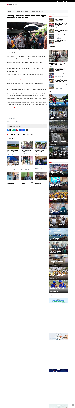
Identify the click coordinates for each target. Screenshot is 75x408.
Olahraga (51, 4)
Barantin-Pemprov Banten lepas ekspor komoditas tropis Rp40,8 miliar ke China (61, 80)
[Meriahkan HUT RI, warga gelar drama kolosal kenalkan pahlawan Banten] (51, 86)
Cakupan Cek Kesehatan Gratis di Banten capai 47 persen (57, 224)
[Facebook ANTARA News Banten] (57, 1)
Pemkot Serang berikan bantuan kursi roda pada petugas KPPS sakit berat (26, 167)
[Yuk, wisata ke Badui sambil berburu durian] (51, 42)
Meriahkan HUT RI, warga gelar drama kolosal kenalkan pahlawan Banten (61, 86)
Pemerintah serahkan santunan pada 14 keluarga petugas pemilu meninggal (40, 151)
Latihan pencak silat (55, 104)
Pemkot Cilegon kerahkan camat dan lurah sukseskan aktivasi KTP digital (57, 250)
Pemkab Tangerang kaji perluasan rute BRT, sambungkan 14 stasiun (60, 36)
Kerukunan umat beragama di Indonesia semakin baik (58, 330)
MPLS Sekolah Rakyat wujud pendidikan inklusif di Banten (57, 64)
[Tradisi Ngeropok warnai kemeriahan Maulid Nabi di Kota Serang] (51, 69)
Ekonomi (41, 4)
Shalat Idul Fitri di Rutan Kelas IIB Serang (58, 155)
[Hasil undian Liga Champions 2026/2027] (58, 386)
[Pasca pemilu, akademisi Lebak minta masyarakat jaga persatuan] (27, 175)
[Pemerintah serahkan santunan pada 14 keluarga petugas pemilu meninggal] (41, 145)
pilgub (30, 134)
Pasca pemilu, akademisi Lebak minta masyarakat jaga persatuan (27, 182)
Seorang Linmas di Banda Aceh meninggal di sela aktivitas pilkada (30, 11)
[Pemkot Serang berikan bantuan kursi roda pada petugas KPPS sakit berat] (27, 160)
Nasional (24, 4)
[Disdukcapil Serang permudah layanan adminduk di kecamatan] (41, 175)
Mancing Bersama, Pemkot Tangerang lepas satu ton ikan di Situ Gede (61, 30)
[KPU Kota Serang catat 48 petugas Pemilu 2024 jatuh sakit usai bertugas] (13, 160)
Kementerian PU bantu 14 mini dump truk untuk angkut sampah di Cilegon (58, 276)
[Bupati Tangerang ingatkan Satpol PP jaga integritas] (27, 145)
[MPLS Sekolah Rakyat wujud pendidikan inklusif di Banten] (58, 55)
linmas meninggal (13, 134)
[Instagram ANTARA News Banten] (61, 1)
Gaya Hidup (46, 4)
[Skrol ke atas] (73, 405)
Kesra (55, 4)
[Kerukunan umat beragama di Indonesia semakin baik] (58, 315)
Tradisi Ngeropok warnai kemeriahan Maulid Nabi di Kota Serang (60, 69)
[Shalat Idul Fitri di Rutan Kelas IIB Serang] (58, 152)
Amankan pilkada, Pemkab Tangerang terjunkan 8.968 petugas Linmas (29, 79)
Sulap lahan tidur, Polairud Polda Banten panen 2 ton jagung (57, 289)
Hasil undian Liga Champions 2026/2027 (58, 400)
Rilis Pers (31, 1)
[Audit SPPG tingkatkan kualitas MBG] (58, 351)
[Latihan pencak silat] (58, 100)
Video (50, 161)
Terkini (19, 1)
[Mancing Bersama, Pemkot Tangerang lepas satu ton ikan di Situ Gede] (51, 30)
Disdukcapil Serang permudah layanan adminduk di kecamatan (41, 182)
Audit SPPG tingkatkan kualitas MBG (56, 365)
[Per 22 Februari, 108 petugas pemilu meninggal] (41, 160)
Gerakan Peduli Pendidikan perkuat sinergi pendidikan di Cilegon (58, 185)
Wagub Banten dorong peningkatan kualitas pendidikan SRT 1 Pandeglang (58, 173)
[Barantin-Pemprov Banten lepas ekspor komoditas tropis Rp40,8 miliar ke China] (51, 80)
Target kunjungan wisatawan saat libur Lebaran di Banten (58, 129)
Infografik (51, 295)
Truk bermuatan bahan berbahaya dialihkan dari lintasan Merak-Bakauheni (57, 237)
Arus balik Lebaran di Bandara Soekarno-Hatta (58, 116)
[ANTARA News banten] (12, 4)
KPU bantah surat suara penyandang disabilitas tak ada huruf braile (12, 182)
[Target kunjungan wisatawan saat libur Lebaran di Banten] (58, 126)
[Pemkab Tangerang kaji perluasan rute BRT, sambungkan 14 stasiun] (51, 36)
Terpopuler (23, 1)
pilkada (20, 134)
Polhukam (59, 4)
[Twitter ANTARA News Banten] (59, 1)
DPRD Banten (36, 4)
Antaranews (10, 1)
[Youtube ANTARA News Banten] (64, 1)
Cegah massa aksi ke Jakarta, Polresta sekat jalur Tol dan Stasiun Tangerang (61, 24)
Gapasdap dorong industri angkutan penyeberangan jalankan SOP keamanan (57, 263)
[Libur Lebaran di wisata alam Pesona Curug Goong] (58, 139)
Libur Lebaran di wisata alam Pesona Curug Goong (58, 142)
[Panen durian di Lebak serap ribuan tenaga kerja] (51, 19)
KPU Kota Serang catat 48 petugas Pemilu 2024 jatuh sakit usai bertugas (12, 167)
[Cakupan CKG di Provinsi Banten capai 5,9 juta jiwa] (51, 75)
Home (20, 4)
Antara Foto (15, 1)
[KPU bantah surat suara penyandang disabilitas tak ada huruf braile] (13, 175)
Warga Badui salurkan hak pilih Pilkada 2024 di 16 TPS (25, 107)
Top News (27, 1)
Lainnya (64, 4)
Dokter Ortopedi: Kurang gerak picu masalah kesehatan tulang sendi (58, 198)
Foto (50, 91)
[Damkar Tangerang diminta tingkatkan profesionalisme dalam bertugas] (13, 145)
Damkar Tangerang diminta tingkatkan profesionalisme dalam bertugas (13, 151)
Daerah (14, 11)
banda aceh (25, 134)
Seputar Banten (30, 4)
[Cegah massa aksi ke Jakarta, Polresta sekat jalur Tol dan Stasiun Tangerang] (51, 25)
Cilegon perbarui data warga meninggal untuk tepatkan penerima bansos (58, 211)
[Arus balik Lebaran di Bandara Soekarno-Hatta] (58, 113)
